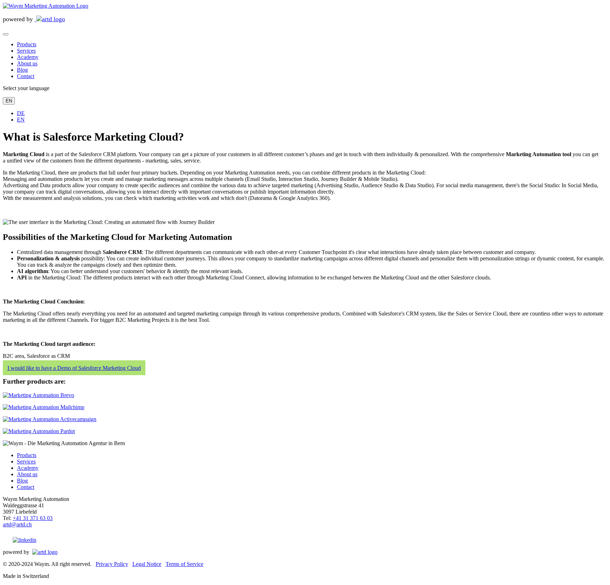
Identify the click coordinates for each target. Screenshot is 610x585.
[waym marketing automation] (45, 6)
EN (9, 101)
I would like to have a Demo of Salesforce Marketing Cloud (74, 368)
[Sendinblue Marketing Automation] (38, 395)
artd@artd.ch (17, 524)
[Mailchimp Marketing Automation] (43, 407)
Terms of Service (184, 564)
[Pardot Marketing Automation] (39, 431)
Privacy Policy (112, 564)
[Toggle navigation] (5, 34)
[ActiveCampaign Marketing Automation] (49, 419)
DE (21, 113)
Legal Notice (146, 564)
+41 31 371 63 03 (33, 518)
